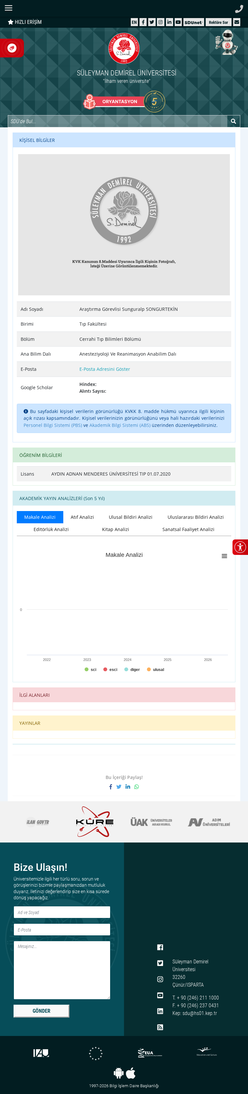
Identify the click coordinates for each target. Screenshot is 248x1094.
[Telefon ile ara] (239, 7)
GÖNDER (41, 1011)
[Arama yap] (233, 121)
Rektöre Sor (218, 22)
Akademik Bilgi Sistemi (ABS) (119, 425)
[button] (236, 22)
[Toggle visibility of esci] (110, 669)
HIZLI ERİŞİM (28, 22)
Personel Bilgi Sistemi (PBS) (53, 425)
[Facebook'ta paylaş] (112, 787)
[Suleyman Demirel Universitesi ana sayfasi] (124, 8)
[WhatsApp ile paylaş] (136, 787)
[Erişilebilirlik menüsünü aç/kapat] (240, 547)
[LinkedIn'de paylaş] (130, 787)
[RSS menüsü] (160, 1027)
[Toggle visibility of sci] (90, 669)
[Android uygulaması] (118, 1073)
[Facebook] (143, 22)
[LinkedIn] (169, 22)
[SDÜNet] (194, 22)
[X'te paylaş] (121, 787)
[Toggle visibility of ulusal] (155, 669)
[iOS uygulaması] (130, 1073)
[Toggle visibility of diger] (132, 669)
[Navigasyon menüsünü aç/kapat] (10, 8)
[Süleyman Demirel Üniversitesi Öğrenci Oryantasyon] (124, 102)
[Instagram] (161, 22)
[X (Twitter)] (152, 22)
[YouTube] (178, 22)
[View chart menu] (224, 555)
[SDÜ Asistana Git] (225, 42)
